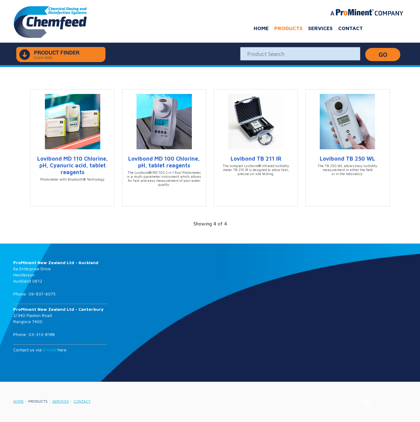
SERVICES (320, 28)
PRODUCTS (288, 28)
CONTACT (350, 28)
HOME (261, 28)
